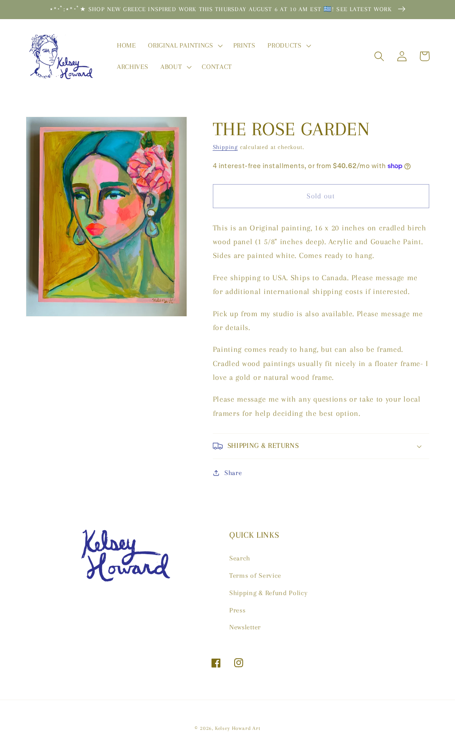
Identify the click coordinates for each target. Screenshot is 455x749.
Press (237, 610)
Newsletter (245, 627)
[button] (184, 45)
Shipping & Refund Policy (268, 593)
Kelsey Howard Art (237, 728)
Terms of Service (255, 576)
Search (239, 558)
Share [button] (233, 473)
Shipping (225, 147)
